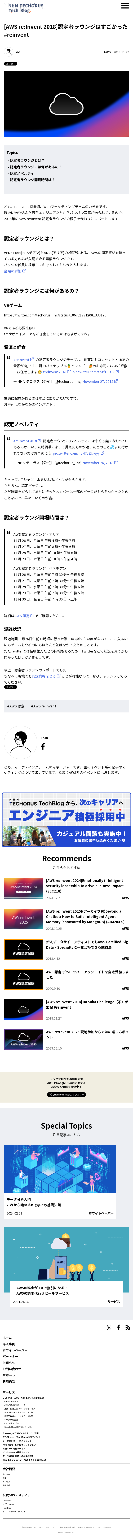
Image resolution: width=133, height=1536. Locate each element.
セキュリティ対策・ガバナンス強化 (19, 1412)
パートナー (10, 1356)
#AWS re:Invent (43, 705)
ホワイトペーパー (101, 1213)
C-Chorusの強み (11, 1401)
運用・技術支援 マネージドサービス (19, 1408)
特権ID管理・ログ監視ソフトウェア (19, 1444)
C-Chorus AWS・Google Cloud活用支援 (23, 1397)
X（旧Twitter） (9, 1504)
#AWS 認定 (15, 705)
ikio (17, 52)
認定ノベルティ (22, 173)
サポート (9, 1375)
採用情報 (6, 1485)
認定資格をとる (44, 675)
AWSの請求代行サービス (14, 1405)
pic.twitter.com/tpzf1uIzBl (93, 371)
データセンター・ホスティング (17, 1440)
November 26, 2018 (97, 462)
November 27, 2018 (97, 381)
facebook (43, 746)
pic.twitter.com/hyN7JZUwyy (76, 453)
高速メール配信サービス (14, 1448)
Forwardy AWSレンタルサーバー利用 (21, 1433)
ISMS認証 (107, 1527)
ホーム (7, 1337)
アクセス (6, 1481)
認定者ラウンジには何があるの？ (36, 166)
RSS (128, 1327)
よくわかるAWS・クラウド (14, 1511)
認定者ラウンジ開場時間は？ (32, 179)
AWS (107, 52)
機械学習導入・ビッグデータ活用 (18, 1416)
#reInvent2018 (25, 440)
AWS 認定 (21, 615)
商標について (51, 1527)
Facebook (7, 1500)
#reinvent (21, 359)
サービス (114, 1301)
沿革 (4, 1478)
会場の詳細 (12, 270)
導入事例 (9, 1344)
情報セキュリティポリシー (89, 1527)
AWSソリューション (13, 1423)
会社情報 (6, 1474)
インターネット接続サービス (16, 1452)
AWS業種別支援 (11, 1419)
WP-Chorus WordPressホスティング (21, 1436)
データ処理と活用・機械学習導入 (18, 1456)
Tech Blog (7, 1507)
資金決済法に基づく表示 (32, 1527)
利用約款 (9, 1381)
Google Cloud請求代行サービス (18, 1426)
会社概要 (9, 1469)
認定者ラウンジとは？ (27, 160)
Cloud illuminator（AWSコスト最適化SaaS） (25, 1459)
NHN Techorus (15, 1327)
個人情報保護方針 (67, 1527)
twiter (109, 1327)
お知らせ (9, 1362)
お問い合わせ (12, 1369)
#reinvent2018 (54, 371)
